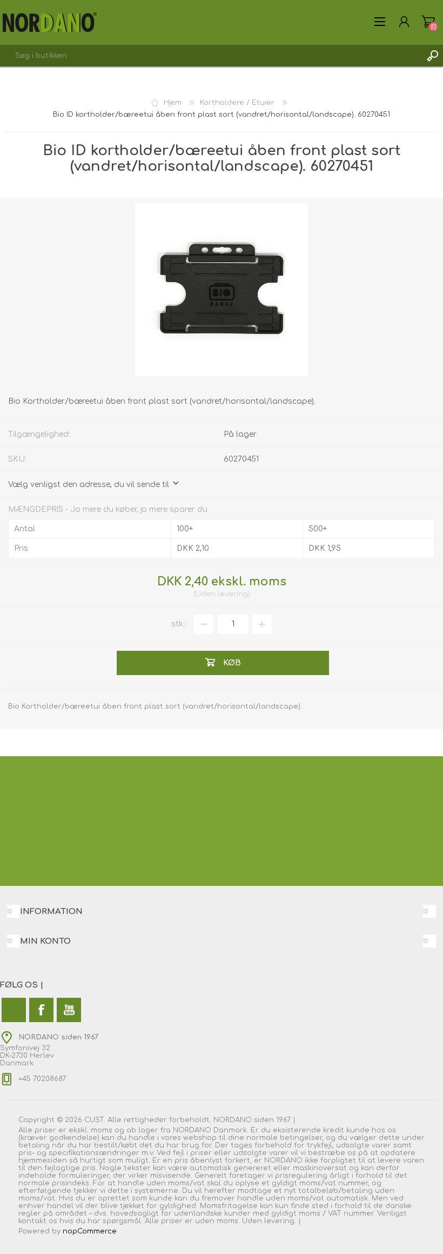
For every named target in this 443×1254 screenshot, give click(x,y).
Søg (432, 55)
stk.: (178, 624)
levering (233, 594)
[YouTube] (69, 1010)
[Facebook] (41, 1010)
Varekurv (428, 22)
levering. (280, 1221)
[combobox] (211, 55)
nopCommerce (90, 1231)
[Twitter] (14, 1010)
